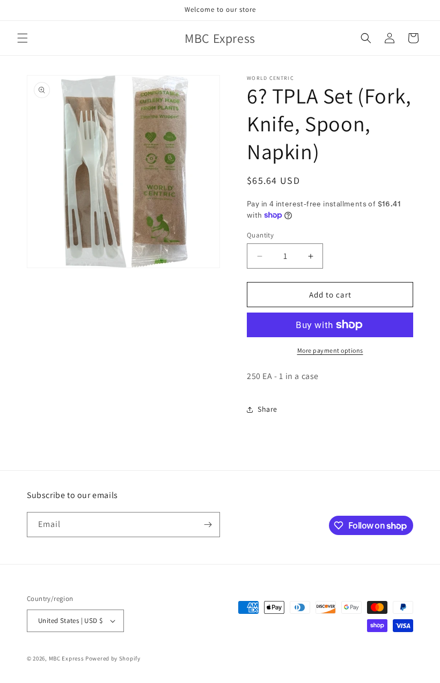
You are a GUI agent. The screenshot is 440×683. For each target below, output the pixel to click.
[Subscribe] (207, 524)
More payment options (330, 350)
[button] (22, 38)
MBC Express (66, 658)
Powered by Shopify (113, 658)
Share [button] (267, 409)
